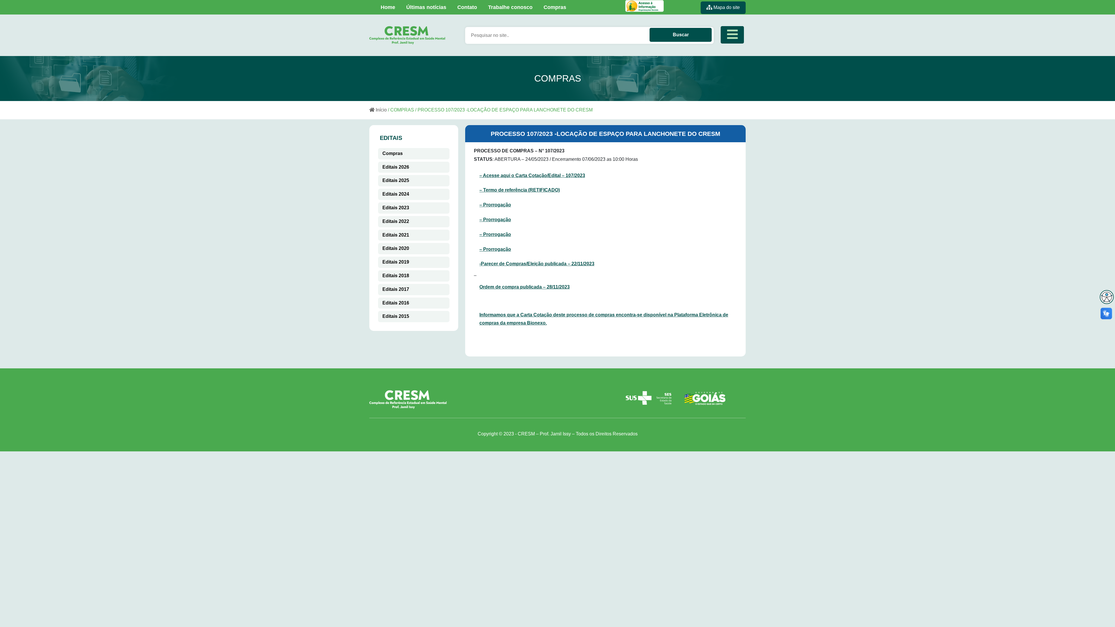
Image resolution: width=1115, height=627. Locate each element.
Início (381, 109)
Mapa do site (726, 7)
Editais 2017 (395, 289)
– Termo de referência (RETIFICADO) (519, 190)
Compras (555, 7)
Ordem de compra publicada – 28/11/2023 (524, 286)
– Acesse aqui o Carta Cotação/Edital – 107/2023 (532, 175)
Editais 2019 (395, 262)
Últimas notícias (426, 7)
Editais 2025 (395, 180)
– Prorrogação (495, 204)
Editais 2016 (395, 302)
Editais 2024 (395, 194)
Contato (467, 7)
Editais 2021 (395, 235)
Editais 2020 (395, 248)
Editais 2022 (395, 221)
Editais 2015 (395, 316)
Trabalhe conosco (510, 7)
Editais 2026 (395, 167)
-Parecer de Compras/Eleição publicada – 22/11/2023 (536, 263)
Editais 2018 (395, 275)
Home (388, 7)
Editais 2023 (395, 207)
